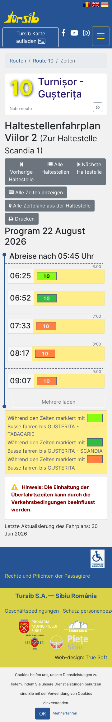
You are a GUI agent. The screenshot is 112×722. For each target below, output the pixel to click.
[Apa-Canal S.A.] (34, 642)
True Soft (96, 657)
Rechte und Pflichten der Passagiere (47, 576)
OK (42, 713)
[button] (30, 37)
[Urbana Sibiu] (78, 626)
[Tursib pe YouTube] (74, 33)
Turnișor (58, 82)
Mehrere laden (58, 402)
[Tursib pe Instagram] (86, 33)
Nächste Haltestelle (89, 168)
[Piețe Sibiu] (68, 642)
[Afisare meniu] (101, 36)
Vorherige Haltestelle (21, 175)
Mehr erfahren (65, 713)
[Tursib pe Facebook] (63, 33)
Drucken (24, 219)
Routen (18, 60)
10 (21, 88)
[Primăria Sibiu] (37, 626)
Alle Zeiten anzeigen (38, 192)
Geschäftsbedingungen (32, 611)
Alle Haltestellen (55, 168)
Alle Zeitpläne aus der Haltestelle (51, 205)
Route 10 (43, 60)
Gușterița (60, 94)
